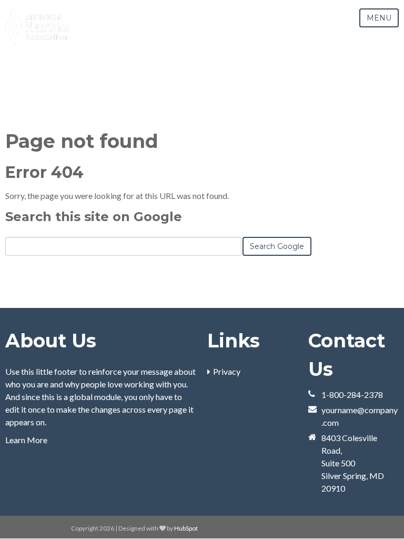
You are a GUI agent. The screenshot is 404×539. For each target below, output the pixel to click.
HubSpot (186, 528)
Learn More (26, 440)
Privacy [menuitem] (226, 371)
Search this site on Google (93, 216)
